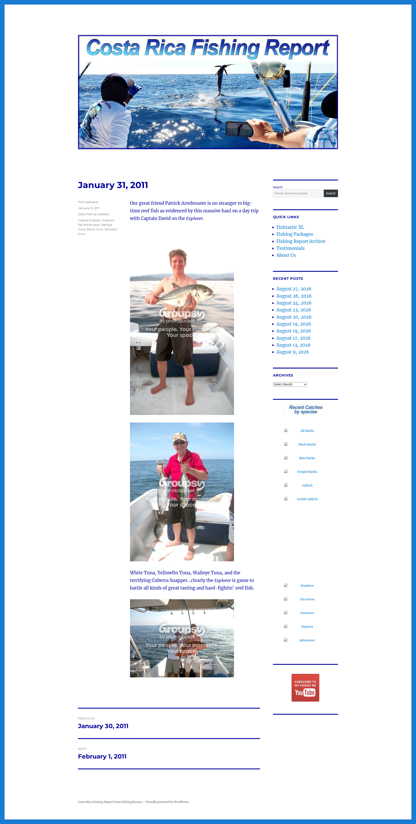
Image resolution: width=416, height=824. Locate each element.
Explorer (108, 220)
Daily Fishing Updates (93, 214)
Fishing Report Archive (300, 241)
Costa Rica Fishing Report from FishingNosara (110, 802)
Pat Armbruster (89, 224)
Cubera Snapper (89, 220)
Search (278, 187)
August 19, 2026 (293, 324)
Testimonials (290, 248)
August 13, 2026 (293, 345)
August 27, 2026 (293, 289)
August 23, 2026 (293, 310)
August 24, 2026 (294, 303)
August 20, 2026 (294, 317)
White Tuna (94, 229)
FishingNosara (88, 202)
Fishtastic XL (290, 227)
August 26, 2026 (294, 296)
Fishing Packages (294, 234)
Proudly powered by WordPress (167, 802)
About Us (286, 255)
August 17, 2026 (293, 338)
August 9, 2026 (292, 352)
